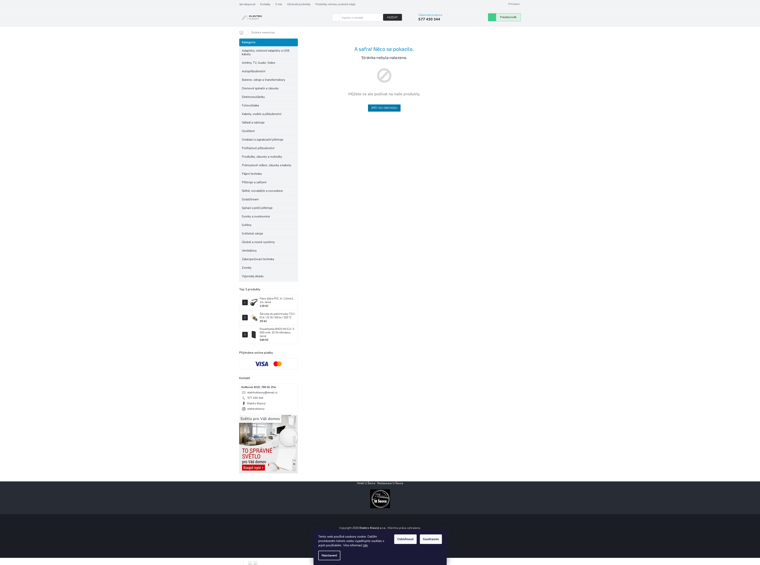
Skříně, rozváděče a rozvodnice (262, 191)
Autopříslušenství (253, 71)
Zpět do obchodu (384, 108)
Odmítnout (405, 539)
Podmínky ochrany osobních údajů (335, 4)
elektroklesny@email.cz (262, 392)
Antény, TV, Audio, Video (258, 63)
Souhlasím (431, 539)
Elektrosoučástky (253, 97)
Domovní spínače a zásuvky (260, 88)
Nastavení (329, 555)
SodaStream (250, 199)
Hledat (392, 17)
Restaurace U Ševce (390, 483)
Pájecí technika (252, 174)
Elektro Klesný (256, 403)
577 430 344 (255, 398)
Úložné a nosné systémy (258, 242)
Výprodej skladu (252, 276)
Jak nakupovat (247, 4)
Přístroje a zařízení (254, 182)
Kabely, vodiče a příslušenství (261, 114)
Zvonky (247, 268)
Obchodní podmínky (299, 4)
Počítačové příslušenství (258, 148)
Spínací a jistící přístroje (257, 208)
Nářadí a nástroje (253, 123)
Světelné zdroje (252, 234)
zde (365, 545)
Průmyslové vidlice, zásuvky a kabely (266, 165)
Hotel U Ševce (366, 483)
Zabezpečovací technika (258, 259)
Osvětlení (248, 131)
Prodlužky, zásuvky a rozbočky (262, 157)
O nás (278, 4)
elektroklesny (255, 409)
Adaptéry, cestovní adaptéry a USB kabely (265, 52)
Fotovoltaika (250, 105)
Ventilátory (249, 251)
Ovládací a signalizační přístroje (262, 140)
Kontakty (265, 4)
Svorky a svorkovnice (256, 216)
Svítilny (247, 225)
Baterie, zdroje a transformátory (263, 80)
